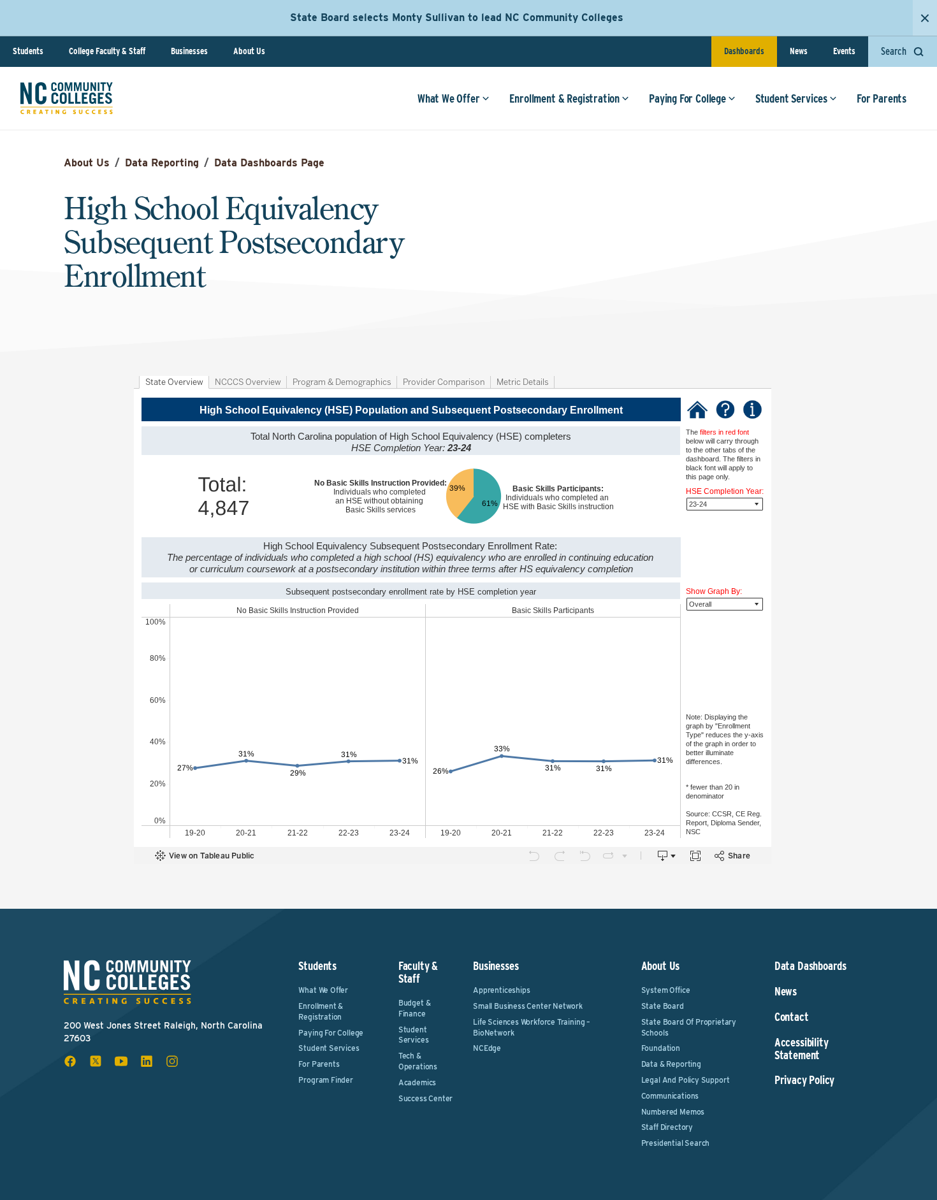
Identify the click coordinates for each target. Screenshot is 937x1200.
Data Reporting (162, 163)
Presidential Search (675, 1143)
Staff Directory (667, 1127)
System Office (665, 990)
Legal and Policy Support (685, 1080)
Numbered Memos (672, 1112)
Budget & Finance (414, 1008)
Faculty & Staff (418, 972)
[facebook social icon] (70, 1061)
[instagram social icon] (172, 1061)
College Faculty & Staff (107, 51)
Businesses (189, 51)
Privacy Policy (804, 1080)
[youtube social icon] (121, 1061)
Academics (417, 1082)
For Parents (881, 98)
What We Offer (449, 98)
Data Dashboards (810, 966)
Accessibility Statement (801, 1049)
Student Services (791, 98)
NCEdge (487, 1048)
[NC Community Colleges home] (66, 98)
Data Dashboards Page (269, 163)
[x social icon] (95, 1061)
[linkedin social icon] (146, 1061)
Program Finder (325, 1080)
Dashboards (744, 51)
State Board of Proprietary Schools (688, 1027)
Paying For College (687, 98)
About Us (249, 51)
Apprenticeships (501, 990)
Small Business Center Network (528, 1006)
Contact (791, 1017)
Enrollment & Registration (564, 98)
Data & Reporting (671, 1064)
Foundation (660, 1048)
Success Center (425, 1098)
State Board (662, 1006)
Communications (670, 1096)
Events (844, 51)
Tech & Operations (417, 1061)
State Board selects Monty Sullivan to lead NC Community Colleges (456, 17)
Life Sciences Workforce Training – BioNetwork (531, 1027)
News (799, 51)
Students (28, 51)
